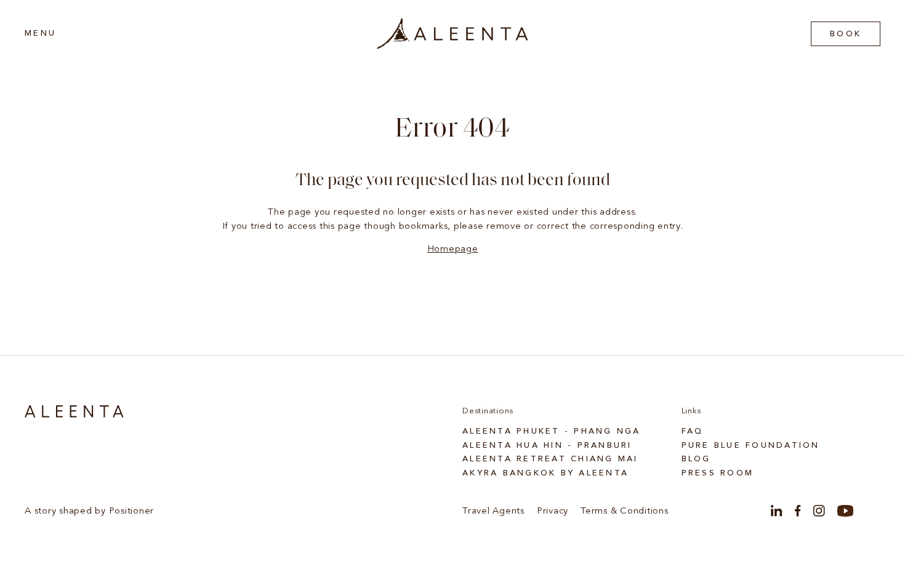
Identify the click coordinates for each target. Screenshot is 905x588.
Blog (696, 459)
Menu (40, 34)
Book (845, 34)
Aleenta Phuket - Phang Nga (551, 431)
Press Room (718, 473)
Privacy (552, 511)
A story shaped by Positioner (89, 511)
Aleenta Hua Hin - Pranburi (547, 446)
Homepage (452, 249)
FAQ (693, 431)
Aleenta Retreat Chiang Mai (550, 459)
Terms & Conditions (625, 511)
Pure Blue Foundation (751, 446)
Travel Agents (493, 511)
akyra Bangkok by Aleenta (545, 473)
